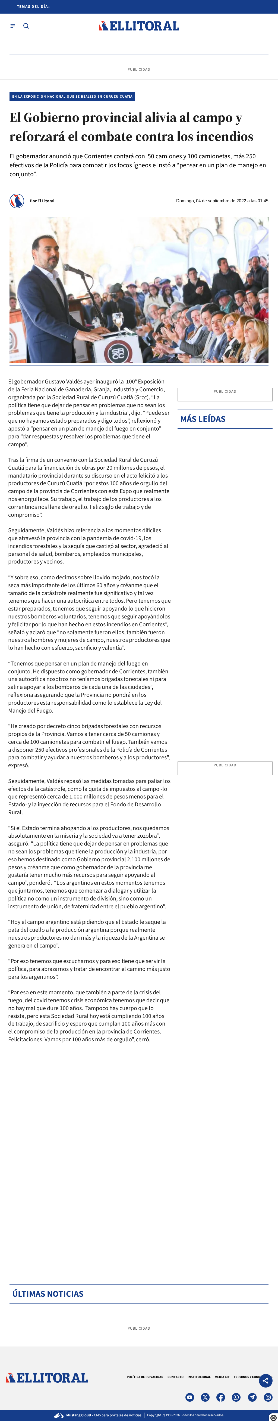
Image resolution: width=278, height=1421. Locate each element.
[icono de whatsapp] (236, 1397)
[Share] (266, 1381)
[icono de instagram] (268, 1397)
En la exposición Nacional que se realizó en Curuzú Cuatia (72, 96)
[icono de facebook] (220, 1397)
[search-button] (26, 26)
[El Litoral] (139, 26)
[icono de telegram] (252, 1397)
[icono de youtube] (189, 1397)
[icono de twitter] (205, 1397)
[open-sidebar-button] (13, 26)
